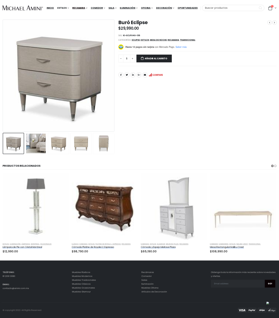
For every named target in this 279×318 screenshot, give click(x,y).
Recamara (78, 8)
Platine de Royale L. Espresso (108, 244)
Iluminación (127, 8)
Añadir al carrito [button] (64, 179)
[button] (272, 166)
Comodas (83, 244)
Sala (111, 8)
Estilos (145, 40)
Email (145, 74)
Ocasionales (46, 244)
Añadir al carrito (156, 58)
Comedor (97, 8)
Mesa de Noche (158, 40)
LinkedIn (132, 74)
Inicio (50, 8)
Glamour (161, 244)
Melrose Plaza (172, 244)
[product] (36, 206)
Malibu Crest (242, 244)
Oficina (145, 8)
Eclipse (136, 40)
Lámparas (25, 244)
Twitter (126, 74)
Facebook (121, 74)
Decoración (164, 8)
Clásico (75, 244)
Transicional (187, 40)
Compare (157, 74)
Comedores (223, 244)
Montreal (35, 244)
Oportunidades (188, 8)
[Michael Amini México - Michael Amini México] (23, 8)
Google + (139, 74)
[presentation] (3, 75)
